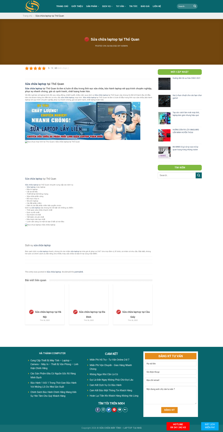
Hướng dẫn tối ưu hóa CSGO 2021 (187, 78)
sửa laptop (35, 208)
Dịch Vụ (106, 6)
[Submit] (199, 175)
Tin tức (133, 6)
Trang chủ (62, 6)
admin (124, 46)
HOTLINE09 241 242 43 (178, 426)
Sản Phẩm (91, 6)
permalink (78, 272)
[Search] (194, 6)
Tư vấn (120, 6)
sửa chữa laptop (67, 97)
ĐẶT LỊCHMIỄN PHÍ (210, 426)
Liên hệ (157, 6)
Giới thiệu (77, 6)
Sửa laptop (31, 187)
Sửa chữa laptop (35, 84)
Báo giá (145, 6)
